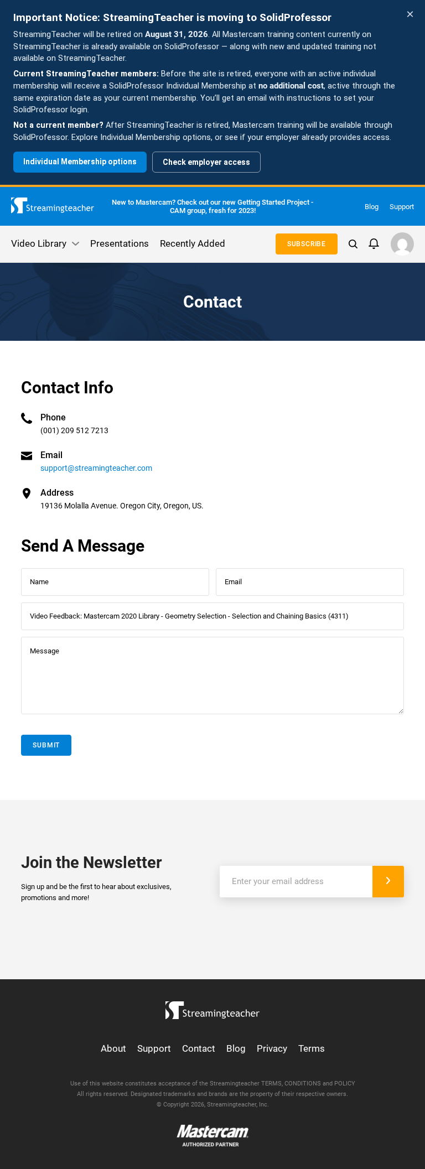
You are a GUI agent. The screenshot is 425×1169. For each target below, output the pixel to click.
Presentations (119, 243)
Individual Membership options (80, 161)
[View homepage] (212, 1007)
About (113, 1048)
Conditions (302, 1083)
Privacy (272, 1048)
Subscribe (306, 244)
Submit (46, 745)
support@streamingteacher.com (96, 468)
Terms (311, 1048)
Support (402, 206)
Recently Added (192, 243)
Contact (198, 1048)
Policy (344, 1083)
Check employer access (206, 162)
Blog (372, 206)
